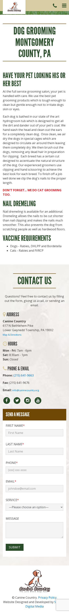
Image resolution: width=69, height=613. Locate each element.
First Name (15, 426)
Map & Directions (12, 334)
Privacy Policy (47, 598)
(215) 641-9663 (23, 375)
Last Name (15, 444)
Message (12, 519)
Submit (14, 547)
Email (11, 481)
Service (12, 500)
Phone (12, 463)
